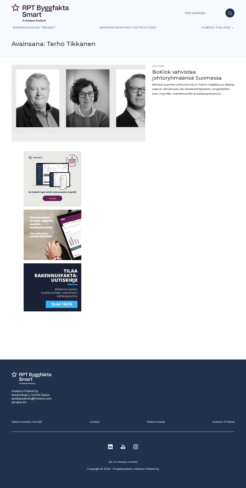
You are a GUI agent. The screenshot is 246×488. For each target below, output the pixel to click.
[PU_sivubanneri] (52, 259)
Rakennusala (156, 422)
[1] (52, 310)
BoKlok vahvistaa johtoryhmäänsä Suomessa (187, 75)
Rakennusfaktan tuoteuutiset (128, 27)
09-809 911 (19, 402)
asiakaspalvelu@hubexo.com (32, 398)
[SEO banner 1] (52, 205)
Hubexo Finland (215, 27)
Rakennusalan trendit (34, 27)
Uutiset (94, 422)
